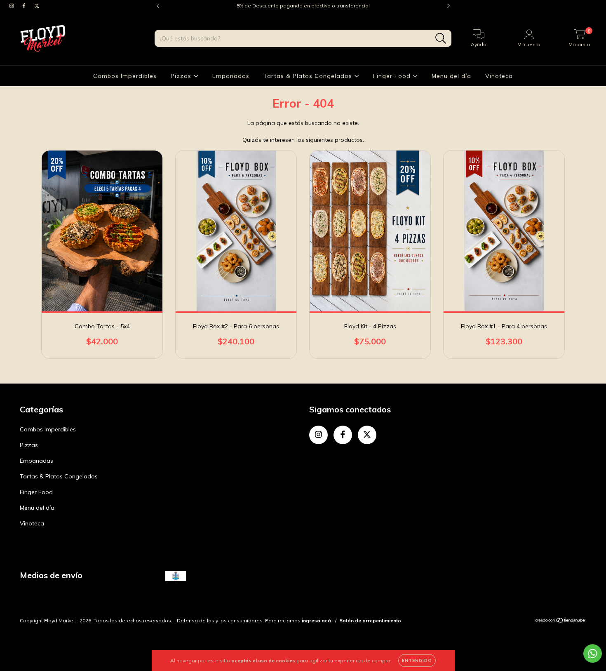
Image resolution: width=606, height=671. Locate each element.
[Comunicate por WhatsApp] (592, 653)
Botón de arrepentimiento (370, 620)
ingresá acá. (317, 620)
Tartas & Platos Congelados (308, 76)
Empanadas (230, 76)
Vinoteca (499, 76)
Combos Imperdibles (125, 76)
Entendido (417, 660)
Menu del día (451, 76)
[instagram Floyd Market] (12, 5)
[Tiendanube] (560, 621)
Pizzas (182, 76)
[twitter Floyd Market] (36, 5)
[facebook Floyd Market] (25, 5)
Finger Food (393, 76)
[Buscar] (441, 38)
